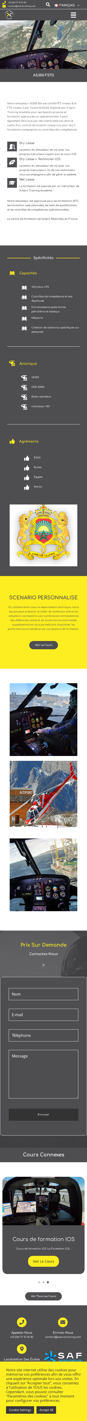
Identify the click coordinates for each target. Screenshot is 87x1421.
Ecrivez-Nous (63, 1332)
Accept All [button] (46, 1410)
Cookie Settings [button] (20, 1410)
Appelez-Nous (21, 1332)
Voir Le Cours (43, 1261)
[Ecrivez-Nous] (63, 1322)
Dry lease (26, 143)
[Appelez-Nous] (22, 1322)
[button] (65, 5)
